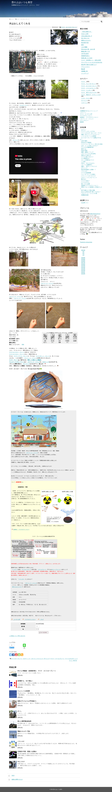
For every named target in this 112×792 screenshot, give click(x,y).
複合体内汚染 (85, 42)
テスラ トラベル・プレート (21, 356)
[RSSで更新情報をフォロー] (22, 654)
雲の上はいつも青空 (21, 2)
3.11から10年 (84, 33)
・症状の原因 (83, 150)
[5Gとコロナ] (13, 764)
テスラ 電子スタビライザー (89, 92)
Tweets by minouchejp (86, 242)
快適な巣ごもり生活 (86, 58)
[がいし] (13, 714)
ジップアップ (85, 73)
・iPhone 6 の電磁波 (85, 142)
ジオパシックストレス (37, 658)
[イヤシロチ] (13, 744)
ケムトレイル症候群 (24, 691)
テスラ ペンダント (86, 90)
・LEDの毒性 (83, 141)
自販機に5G (84, 71)
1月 (83, 255)
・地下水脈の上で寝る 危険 (87, 190)
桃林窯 (82, 122)
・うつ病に (83, 161)
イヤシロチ (21, 579)
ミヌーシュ (84, 102)
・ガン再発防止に (85, 158)
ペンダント (15, 569)
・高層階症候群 (84, 195)
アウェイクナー (85, 66)
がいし (20, 711)
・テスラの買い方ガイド (86, 156)
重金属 (83, 69)
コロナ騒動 (84, 47)
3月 (83, 251)
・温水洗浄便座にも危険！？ (88, 169)
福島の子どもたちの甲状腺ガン (27, 701)
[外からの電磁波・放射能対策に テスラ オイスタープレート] (13, 674)
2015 (13, 775)
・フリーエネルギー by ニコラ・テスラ (90, 133)
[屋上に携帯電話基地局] (13, 724)
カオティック (45, 362)
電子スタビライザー (17, 586)
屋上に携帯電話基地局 (24, 721)
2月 (83, 253)
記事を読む (20, 675)
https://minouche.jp (95, 213)
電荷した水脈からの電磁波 (34, 360)
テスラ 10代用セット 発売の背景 (91, 60)
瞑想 (82, 44)
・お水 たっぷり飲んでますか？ (89, 145)
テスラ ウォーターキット (88, 83)
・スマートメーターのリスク (88, 176)
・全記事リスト (84, 202)
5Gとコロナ (21, 761)
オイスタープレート (26, 569)
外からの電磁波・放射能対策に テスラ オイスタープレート (37, 671)
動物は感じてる (85, 51)
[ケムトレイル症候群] (13, 694)
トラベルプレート (42, 569)
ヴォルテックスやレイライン (16, 362)
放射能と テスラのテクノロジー (21, 529)
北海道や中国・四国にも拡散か (27, 751)
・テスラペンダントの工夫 (87, 131)
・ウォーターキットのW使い (88, 174)
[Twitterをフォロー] (10, 654)
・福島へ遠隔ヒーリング (86, 152)
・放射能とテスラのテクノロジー (89, 185)
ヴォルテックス (23, 105)
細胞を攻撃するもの (17, 779)
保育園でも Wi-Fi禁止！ (25, 681)
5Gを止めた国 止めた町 (88, 49)
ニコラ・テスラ (85, 98)
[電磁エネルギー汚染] (13, 734)
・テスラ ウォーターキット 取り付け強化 (91, 144)
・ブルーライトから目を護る (88, 153)
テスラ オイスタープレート (69, 27)
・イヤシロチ (83, 171)
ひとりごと (84, 100)
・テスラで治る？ (85, 180)
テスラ (52, 658)
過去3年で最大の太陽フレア (89, 64)
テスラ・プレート (13, 360)
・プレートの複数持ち (86, 164)
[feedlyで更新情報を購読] (19, 654)
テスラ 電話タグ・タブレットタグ (91, 94)
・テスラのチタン (85, 182)
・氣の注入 (83, 179)
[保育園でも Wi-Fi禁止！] (13, 684)
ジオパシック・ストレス (47, 283)
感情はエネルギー (86, 40)
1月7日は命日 (85, 53)
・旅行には (83, 149)
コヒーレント (26, 363)
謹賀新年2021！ (85, 55)
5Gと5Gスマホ (85, 38)
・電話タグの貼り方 (85, 155)
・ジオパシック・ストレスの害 (88, 193)
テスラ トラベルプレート (88, 88)
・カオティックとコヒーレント (88, 177)
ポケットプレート (56, 569)
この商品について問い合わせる (17, 635)
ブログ (41, 619)
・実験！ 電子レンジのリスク (88, 166)
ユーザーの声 (16, 619)
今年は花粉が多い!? (86, 36)
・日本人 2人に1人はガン (87, 163)
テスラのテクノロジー (30, 619)
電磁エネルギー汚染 (24, 731)
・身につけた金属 (85, 184)
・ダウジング (83, 168)
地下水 (75, 660)
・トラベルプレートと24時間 (88, 136)
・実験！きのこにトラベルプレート (90, 134)
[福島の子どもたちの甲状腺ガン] (13, 704)
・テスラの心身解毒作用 (86, 147)
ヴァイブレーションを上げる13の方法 (91, 62)
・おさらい (83, 129)
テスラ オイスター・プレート (16, 352)
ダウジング (15, 140)
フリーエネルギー (70, 658)
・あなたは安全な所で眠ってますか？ (90, 191)
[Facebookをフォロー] (13, 654)
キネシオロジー (84, 120)
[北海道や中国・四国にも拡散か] (13, 754)
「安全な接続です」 (86, 31)
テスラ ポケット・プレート (43, 356)
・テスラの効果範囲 (85, 172)
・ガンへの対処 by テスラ (87, 160)
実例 (23, 344)
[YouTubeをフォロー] (16, 654)
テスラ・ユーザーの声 (86, 114)
